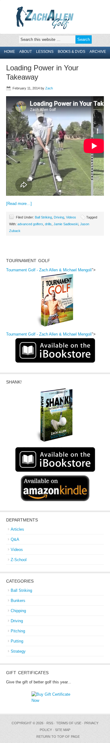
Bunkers (18, 600)
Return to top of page (58, 736)
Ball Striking (43, 217)
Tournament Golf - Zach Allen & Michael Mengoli (49, 270)
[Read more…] (19, 203)
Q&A (15, 539)
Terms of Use (68, 723)
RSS (49, 723)
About (25, 51)
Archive (98, 51)
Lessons (44, 51)
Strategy (18, 651)
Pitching (18, 631)
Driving (59, 217)
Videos (71, 217)
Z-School (19, 559)
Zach (49, 88)
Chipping (18, 610)
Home (9, 51)
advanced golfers (30, 224)
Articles (17, 529)
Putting (17, 641)
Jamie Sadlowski (65, 224)
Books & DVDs (71, 51)
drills (48, 224)
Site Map (62, 730)
